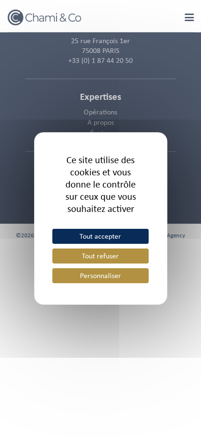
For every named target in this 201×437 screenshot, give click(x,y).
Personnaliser (100, 275)
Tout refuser (100, 255)
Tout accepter (100, 236)
